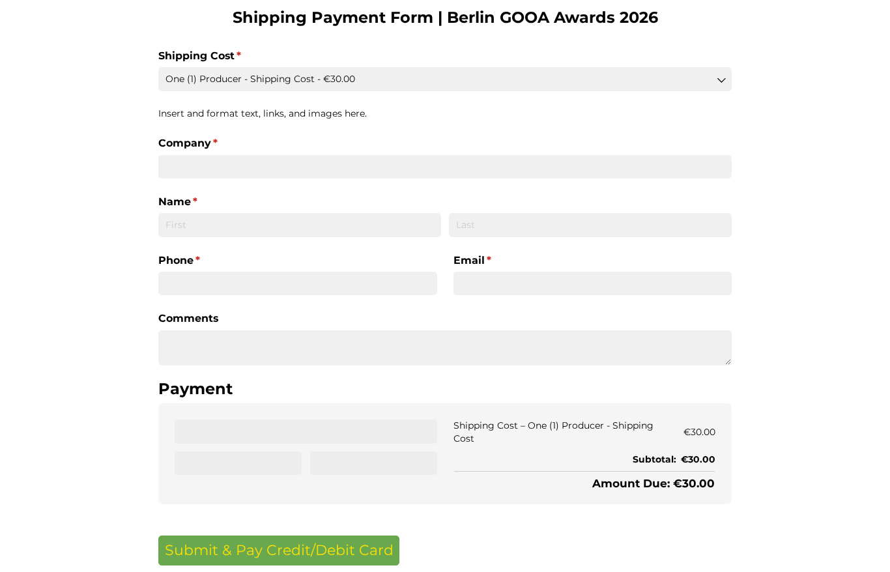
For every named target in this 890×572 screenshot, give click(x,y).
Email (496, 260)
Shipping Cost (223, 56)
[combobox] (445, 79)
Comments (190, 318)
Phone (203, 260)
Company (212, 143)
